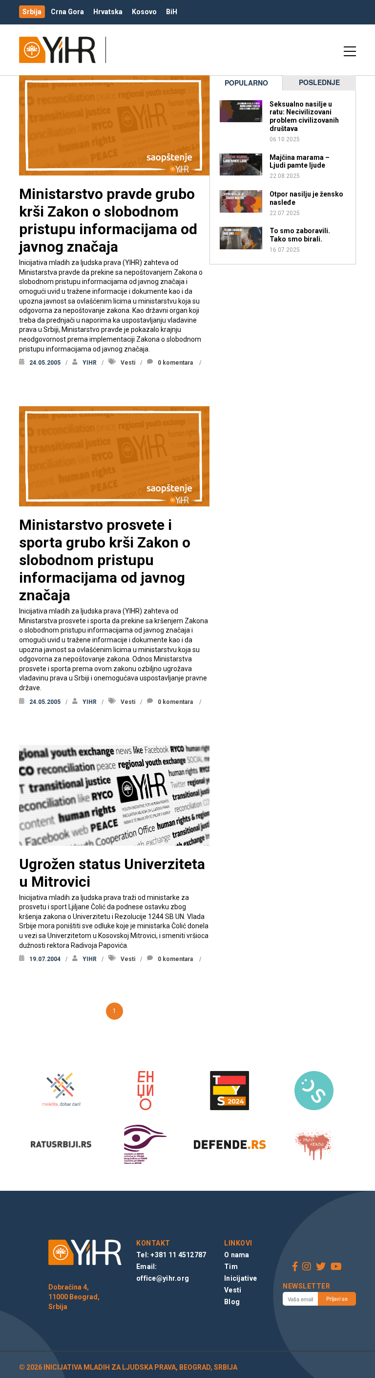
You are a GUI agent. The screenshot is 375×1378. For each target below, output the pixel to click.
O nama (237, 1255)
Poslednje (319, 82)
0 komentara (175, 362)
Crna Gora (67, 12)
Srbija (32, 12)
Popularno (246, 82)
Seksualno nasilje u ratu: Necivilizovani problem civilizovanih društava (304, 116)
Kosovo (144, 12)
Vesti (128, 362)
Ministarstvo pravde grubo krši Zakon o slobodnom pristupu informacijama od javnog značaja (108, 220)
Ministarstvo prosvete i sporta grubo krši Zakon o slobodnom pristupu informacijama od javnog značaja (104, 560)
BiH (171, 12)
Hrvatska (108, 12)
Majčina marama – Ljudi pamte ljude (300, 161)
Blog (232, 1302)
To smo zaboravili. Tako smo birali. (300, 235)
